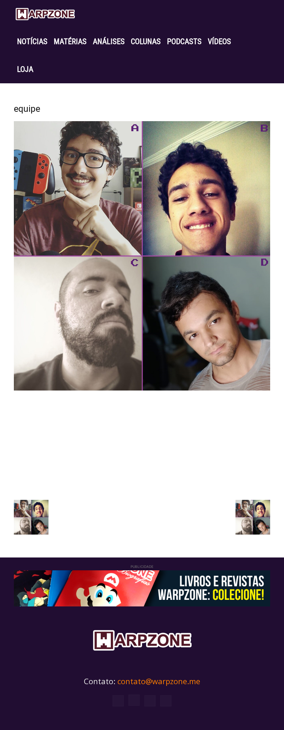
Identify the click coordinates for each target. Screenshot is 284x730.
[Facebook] (118, 700)
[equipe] (142, 389)
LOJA (25, 69)
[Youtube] (165, 700)
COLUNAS (146, 41)
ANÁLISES (109, 41)
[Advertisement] (142, 444)
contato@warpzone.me (158, 681)
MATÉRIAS (70, 41)
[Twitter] (150, 700)
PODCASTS (184, 41)
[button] (262, 14)
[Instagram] (134, 700)
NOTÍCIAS (32, 41)
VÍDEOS (219, 41)
